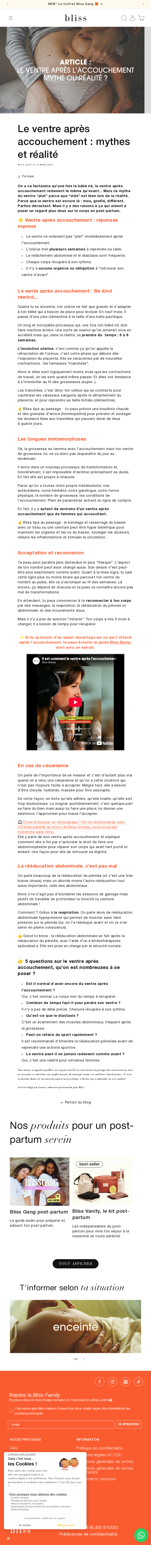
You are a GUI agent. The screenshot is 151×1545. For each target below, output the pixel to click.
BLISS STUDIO (104, 1528)
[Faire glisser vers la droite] (84, 1359)
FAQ (14, 1448)
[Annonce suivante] (143, 4)
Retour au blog (78, 1102)
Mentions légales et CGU (99, 1455)
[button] (10, 18)
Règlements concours (96, 1479)
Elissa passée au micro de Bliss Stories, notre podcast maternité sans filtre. (71, 827)
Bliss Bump (120, 642)
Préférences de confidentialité (88, 1534)
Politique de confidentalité (99, 1448)
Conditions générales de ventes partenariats (104, 1470)
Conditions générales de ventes (104, 1462)
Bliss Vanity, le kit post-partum (100, 1214)
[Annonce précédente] (7, 4)
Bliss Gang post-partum (39, 1212)
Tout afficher (76, 1263)
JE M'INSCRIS (128, 1424)
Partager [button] (28, 176)
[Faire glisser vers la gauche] (67, 1359)
